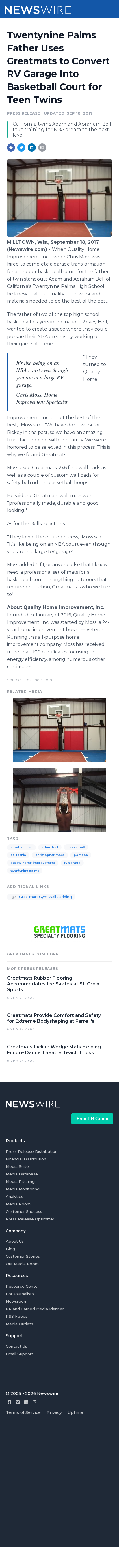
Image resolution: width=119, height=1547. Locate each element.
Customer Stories (23, 1256)
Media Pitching (20, 1181)
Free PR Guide (92, 1118)
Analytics (14, 1196)
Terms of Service (23, 1412)
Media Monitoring (23, 1189)
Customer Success (24, 1211)
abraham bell (21, 847)
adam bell (50, 847)
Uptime (75, 1412)
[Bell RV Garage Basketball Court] (59, 235)
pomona (81, 855)
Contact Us (16, 1346)
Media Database (22, 1174)
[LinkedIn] (26, 1402)
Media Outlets (19, 1324)
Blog (10, 1248)
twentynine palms (24, 871)
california (18, 855)
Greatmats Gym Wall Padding (45, 897)
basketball (76, 847)
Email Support (19, 1354)
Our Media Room (22, 1263)
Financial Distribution (26, 1159)
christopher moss (49, 855)
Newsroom (16, 1301)
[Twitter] (18, 1402)
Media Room (18, 1204)
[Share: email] (42, 147)
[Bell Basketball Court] (59, 799)
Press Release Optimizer (30, 1219)
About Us (15, 1241)
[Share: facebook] (11, 147)
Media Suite (17, 1166)
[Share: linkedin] (32, 147)
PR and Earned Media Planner (35, 1308)
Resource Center (22, 1286)
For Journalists (20, 1293)
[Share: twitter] (21, 147)
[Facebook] (9, 1402)
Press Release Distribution (31, 1151)
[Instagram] (34, 1402)
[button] (109, 9)
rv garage (72, 863)
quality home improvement (32, 863)
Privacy (54, 1412)
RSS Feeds (16, 1316)
